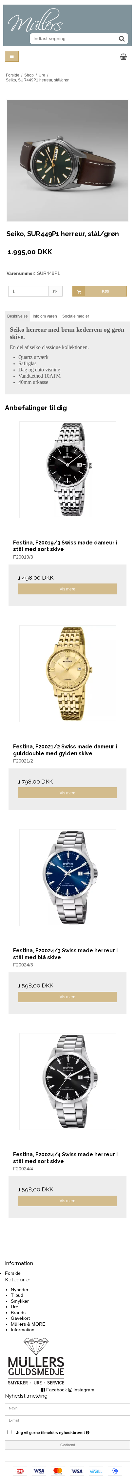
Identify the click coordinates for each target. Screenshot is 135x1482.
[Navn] (67, 1407)
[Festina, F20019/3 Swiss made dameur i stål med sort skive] (67, 480)
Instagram (83, 1389)
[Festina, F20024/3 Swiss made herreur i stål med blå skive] (67, 888)
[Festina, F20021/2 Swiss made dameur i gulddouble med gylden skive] (67, 684)
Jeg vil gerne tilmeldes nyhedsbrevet (61, 1431)
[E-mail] (67, 1420)
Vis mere (67, 589)
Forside (13, 1273)
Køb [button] (105, 291)
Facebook (56, 1389)
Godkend (67, 1445)
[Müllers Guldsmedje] (67, 20)
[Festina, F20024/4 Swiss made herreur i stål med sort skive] (67, 1092)
